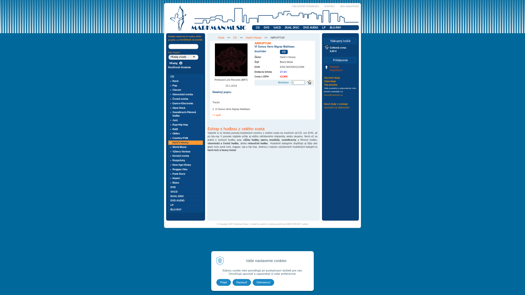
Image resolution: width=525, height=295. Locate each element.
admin (305, 224)
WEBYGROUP (293, 224)
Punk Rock (178, 173)
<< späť (216, 115)
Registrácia (336, 70)
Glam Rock (178, 108)
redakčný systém (259, 224)
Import (176, 178)
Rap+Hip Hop (180, 124)
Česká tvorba (180, 99)
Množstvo (283, 82)
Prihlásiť (334, 67)
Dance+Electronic (182, 103)
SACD (277, 27)
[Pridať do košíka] (309, 82)
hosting (271, 224)
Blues (175, 182)
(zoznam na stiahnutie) (336, 107)
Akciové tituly (332, 77)
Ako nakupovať (349, 6)
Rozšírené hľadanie (179, 67)
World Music (179, 147)
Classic (176, 89)
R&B (175, 129)
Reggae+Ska (179, 169)
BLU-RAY (335, 27)
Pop (174, 85)
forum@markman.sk (333, 95)
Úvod (221, 37)
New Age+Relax (181, 164)
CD (258, 27)
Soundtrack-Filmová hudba (184, 114)
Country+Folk (180, 138)
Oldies (176, 133)
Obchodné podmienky (305, 6)
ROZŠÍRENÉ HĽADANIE (191, 40)
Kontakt (329, 6)
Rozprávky (178, 160)
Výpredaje (330, 81)
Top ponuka (330, 84)
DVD (266, 27)
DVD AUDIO (310, 27)
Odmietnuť (263, 282)
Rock (175, 81)
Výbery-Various (181, 151)
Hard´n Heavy (253, 37)
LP (324, 27)
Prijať (223, 282)
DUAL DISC (292, 27)
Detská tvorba (180, 155)
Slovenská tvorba (182, 94)
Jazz (175, 120)
